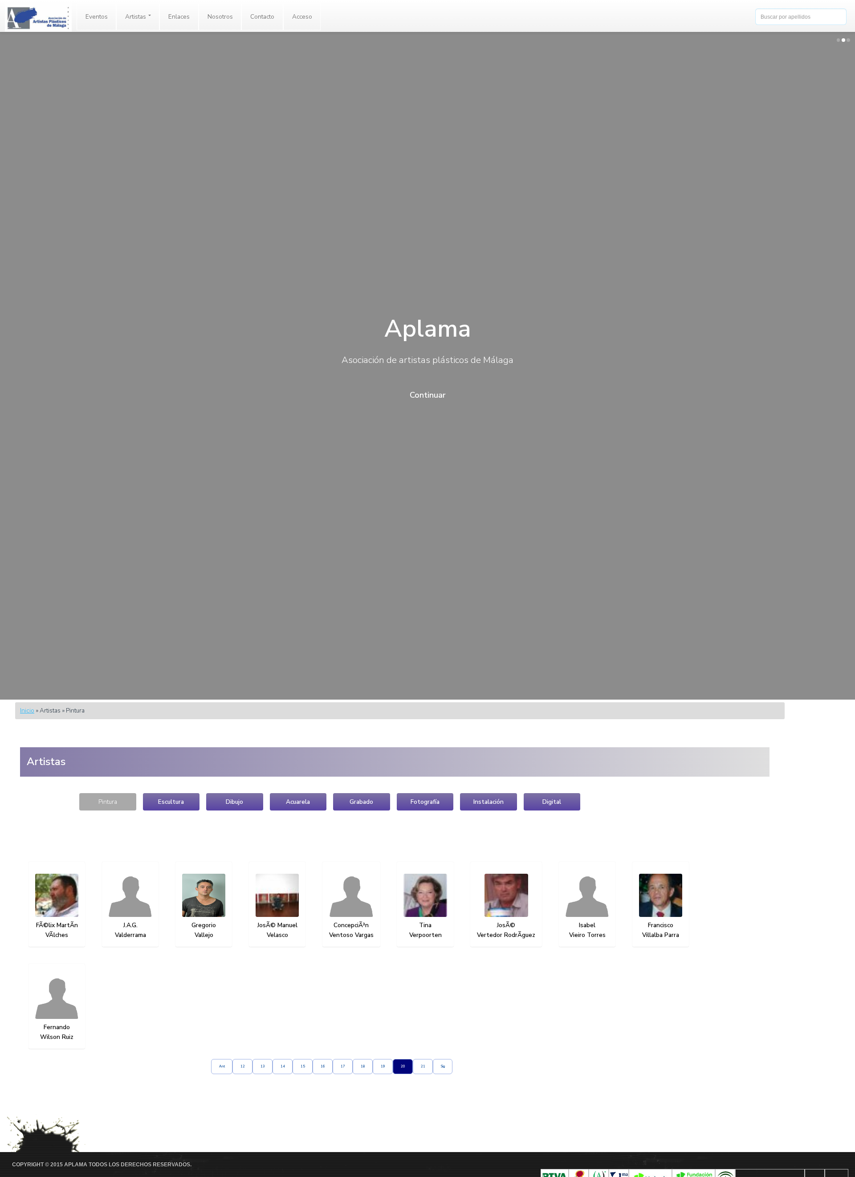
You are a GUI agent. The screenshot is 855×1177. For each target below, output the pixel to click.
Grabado (361, 802)
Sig (443, 1066)
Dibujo (234, 802)
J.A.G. (130, 925)
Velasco (277, 935)
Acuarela (298, 802)
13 (263, 1066)
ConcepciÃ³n (351, 925)
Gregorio (203, 925)
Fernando (57, 1027)
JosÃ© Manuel (277, 925)
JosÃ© (506, 925)
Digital (551, 802)
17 (343, 1066)
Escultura (171, 802)
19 (383, 1066)
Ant (222, 1066)
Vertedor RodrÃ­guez (506, 935)
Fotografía (425, 802)
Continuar (428, 395)
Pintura (107, 802)
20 (403, 1066)
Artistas (136, 16)
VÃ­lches (56, 935)
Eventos (97, 16)
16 (323, 1066)
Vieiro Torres (587, 935)
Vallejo (204, 935)
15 (303, 1066)
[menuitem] (97, 17)
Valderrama (130, 935)
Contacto (262, 16)
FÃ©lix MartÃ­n (57, 925)
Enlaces (179, 16)
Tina (425, 925)
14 (283, 1066)
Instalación (488, 802)
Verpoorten (425, 935)
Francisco (660, 925)
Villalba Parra (660, 935)
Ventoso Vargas (351, 935)
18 (363, 1066)
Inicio (27, 710)
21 (423, 1066)
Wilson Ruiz (56, 1037)
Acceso (302, 16)
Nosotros (220, 16)
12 (242, 1066)
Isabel (587, 925)
